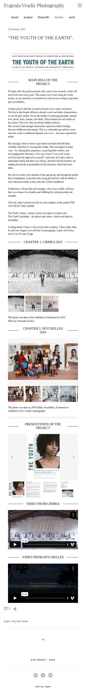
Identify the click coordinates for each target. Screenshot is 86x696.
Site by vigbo (43, 687)
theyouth (44, 17)
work (72, 17)
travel (15, 17)
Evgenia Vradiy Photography (34, 5)
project (28, 17)
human (59, 17)
